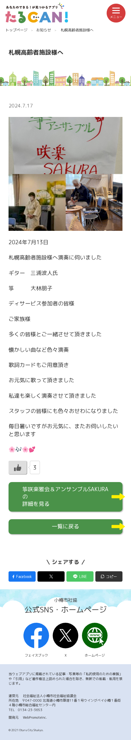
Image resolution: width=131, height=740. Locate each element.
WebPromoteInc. (35, 717)
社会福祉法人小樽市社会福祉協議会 (49, 695)
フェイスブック (36, 655)
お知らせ (43, 30)
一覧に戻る (65, 526)
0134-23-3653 (30, 709)
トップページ (16, 30)
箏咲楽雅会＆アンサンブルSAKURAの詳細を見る (65, 496)
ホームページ (95, 655)
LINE (83, 576)
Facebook (24, 576)
